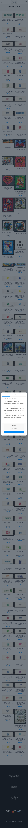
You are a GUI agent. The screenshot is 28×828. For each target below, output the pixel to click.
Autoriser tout (14, 432)
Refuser (14, 425)
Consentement (6, 395)
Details (12, 395)
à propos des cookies (20, 395)
